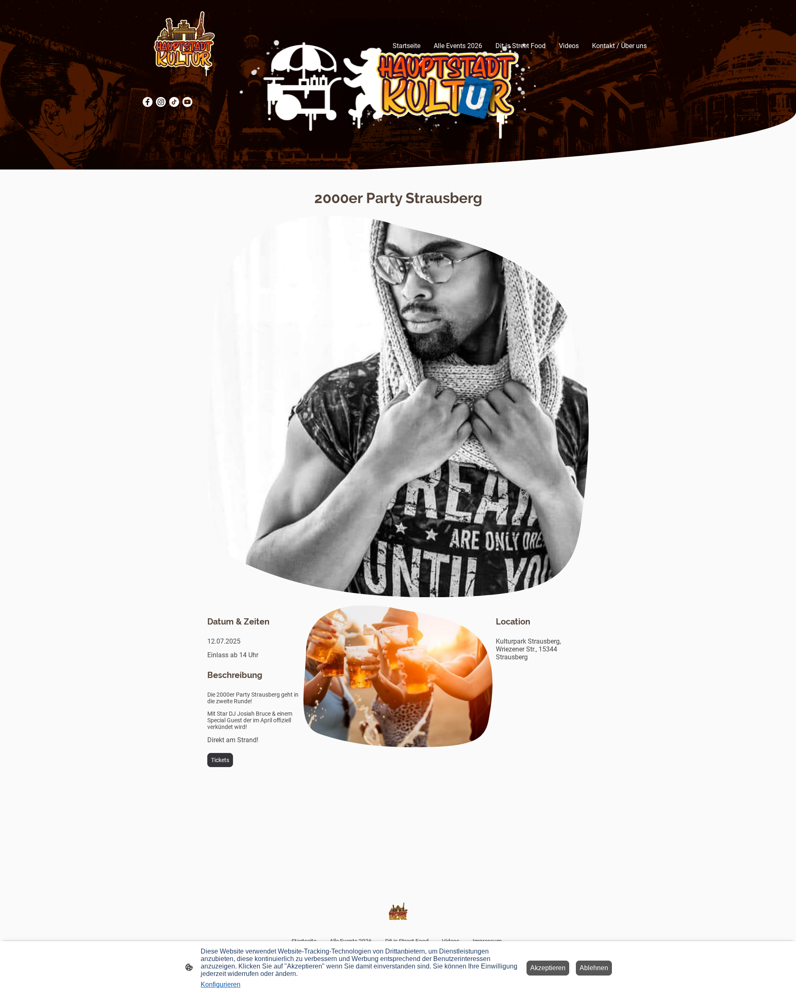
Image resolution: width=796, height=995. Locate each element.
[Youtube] (187, 102)
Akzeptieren (547, 967)
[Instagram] (161, 102)
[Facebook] (148, 102)
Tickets (220, 760)
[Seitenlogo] (184, 46)
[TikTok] (174, 102)
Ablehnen (594, 967)
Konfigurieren (220, 984)
